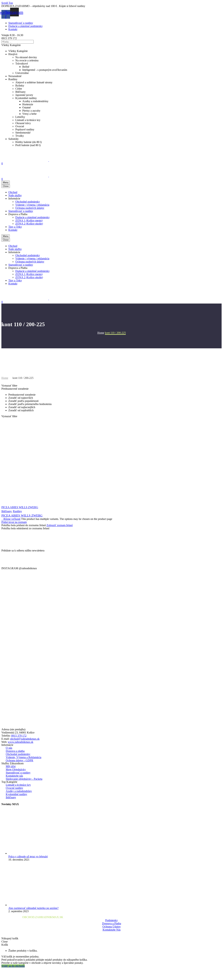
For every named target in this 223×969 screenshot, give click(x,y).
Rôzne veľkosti (10, 518)
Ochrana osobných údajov (29, 207)
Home (4, 377)
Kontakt (12, 29)
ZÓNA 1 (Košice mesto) (29, 220)
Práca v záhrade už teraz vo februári (28, 856)
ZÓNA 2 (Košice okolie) (29, 223)
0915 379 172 (18, 735)
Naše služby (15, 195)
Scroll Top (7, 2)
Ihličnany (6, 511)
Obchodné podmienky (27, 201)
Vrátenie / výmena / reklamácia (32, 204)
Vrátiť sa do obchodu (13, 965)
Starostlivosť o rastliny (20, 22)
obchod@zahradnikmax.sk (25, 738)
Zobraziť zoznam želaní (60, 525)
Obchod (12, 192)
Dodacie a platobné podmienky (25, 26)
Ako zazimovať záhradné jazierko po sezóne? (33, 908)
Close (6, 186)
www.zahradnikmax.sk (20, 741)
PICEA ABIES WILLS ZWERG (22, 515)
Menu (5, 182)
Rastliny (17, 511)
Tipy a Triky (15, 226)
